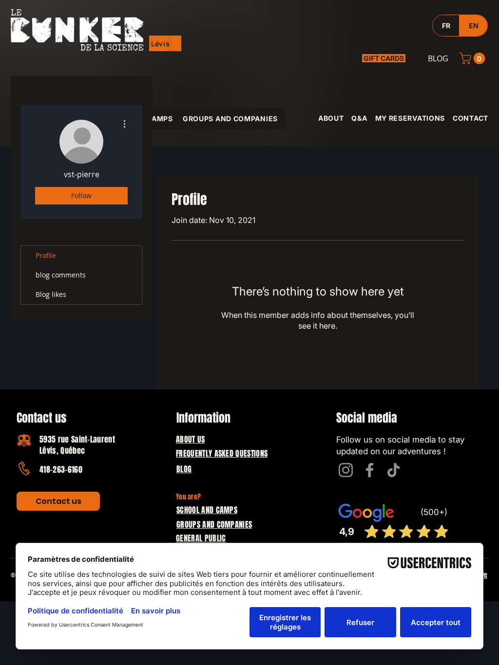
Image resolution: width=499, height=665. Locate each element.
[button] (160, 43)
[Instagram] (345, 470)
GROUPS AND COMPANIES (214, 524)
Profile (46, 255)
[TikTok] (393, 470)
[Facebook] (369, 470)
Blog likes (51, 294)
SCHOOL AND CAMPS (206, 510)
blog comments (61, 274)
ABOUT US (190, 439)
